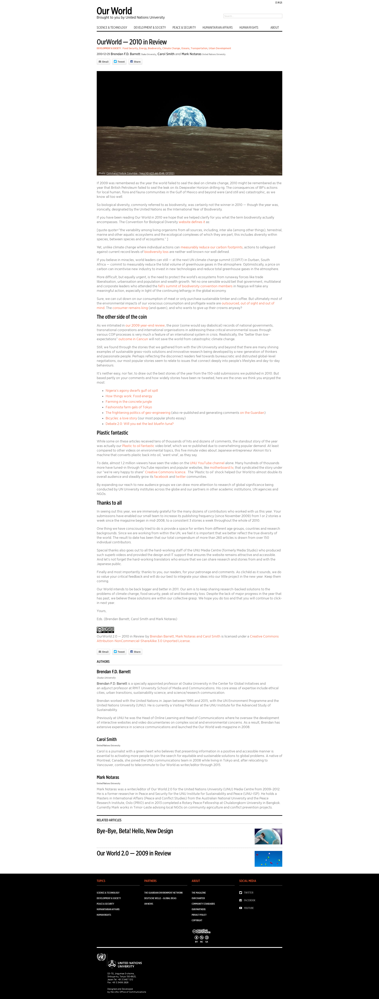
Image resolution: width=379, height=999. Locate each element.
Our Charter (198, 898)
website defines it (192, 222)
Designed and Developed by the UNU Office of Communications (126, 990)
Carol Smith (166, 54)
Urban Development (220, 48)
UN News (148, 903)
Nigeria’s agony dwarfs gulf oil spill (132, 390)
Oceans (185, 48)
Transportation (199, 48)
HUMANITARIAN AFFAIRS (218, 27)
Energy (143, 48)
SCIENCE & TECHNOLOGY (112, 27)
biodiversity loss (156, 252)
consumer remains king (130, 308)
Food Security (130, 48)
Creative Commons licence (165, 472)
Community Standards (203, 903)
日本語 (278, 2)
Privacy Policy (199, 914)
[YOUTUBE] (241, 908)
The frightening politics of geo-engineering (138, 413)
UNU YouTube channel (207, 463)
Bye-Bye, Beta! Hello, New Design (135, 831)
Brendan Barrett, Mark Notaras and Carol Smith (185, 636)
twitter (181, 477)
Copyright (197, 920)
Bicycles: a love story (121, 418)
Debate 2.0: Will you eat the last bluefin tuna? (140, 424)
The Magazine (199, 892)
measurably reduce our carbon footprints (212, 247)
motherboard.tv (221, 467)
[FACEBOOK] (241, 900)
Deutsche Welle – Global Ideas (160, 898)
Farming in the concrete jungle (129, 402)
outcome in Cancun (133, 339)
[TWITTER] (241, 893)
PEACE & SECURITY (184, 27)
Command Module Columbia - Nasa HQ (127, 173)
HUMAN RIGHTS (248, 27)
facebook (161, 477)
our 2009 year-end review (145, 325)
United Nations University (213, 54)
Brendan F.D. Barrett (125, 54)
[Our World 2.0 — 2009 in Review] (268, 859)
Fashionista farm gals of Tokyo (129, 407)
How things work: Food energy (129, 396)
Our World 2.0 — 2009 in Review (134, 853)
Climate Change (171, 48)
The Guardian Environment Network (163, 892)
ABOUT (274, 27)
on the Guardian (252, 413)
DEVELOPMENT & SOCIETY (150, 27)
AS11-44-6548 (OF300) (161, 173)
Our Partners (199, 909)
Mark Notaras (191, 54)
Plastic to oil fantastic (138, 446)
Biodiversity (154, 48)
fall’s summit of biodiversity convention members (195, 286)
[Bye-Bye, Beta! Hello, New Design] (268, 837)
